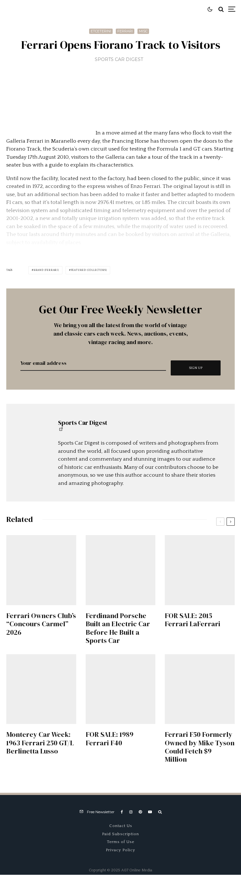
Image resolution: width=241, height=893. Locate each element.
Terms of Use (120, 842)
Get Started (121, 627)
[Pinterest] (140, 812)
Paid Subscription (120, 834)
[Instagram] (131, 812)
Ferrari (125, 31)
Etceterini (101, 31)
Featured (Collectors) (89, 270)
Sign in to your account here (147, 649)
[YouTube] (150, 812)
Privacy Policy (120, 850)
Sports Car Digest (119, 59)
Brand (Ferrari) (46, 270)
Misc (143, 31)
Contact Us (120, 826)
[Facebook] (122, 812)
